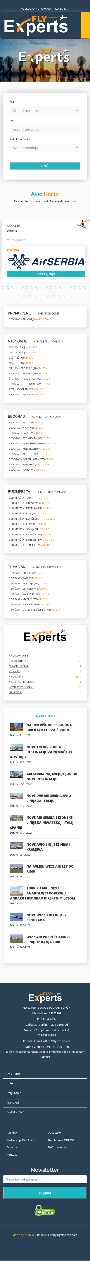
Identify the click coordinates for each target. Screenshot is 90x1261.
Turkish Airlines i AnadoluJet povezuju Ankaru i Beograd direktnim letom (42, 893)
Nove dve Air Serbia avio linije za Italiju (48, 798)
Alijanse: (14, 671)
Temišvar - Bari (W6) (25, 578)
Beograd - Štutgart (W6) (29, 384)
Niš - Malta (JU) (23, 347)
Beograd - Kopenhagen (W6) (31, 459)
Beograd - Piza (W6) (26, 394)
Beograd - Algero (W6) (28, 454)
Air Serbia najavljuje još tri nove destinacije (51, 776)
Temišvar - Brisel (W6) (26, 573)
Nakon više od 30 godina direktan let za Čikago (49, 727)
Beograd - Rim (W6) (25, 422)
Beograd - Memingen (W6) (30, 448)
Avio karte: (16, 676)
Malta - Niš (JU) (23, 352)
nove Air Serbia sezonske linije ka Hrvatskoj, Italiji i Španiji (43, 822)
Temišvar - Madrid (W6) (28, 599)
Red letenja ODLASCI (61, 1140)
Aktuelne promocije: (22, 681)
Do (12, 121)
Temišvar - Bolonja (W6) (28, 583)
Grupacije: (15, 692)
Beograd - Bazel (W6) (27, 433)
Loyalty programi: (21, 687)
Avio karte (55, 1133)
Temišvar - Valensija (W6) (29, 594)
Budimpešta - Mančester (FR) (32, 518)
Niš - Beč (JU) (21, 363)
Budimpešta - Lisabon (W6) (30, 534)
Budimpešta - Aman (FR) (28, 497)
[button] (45, 111)
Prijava (45, 1193)
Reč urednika (57, 1147)
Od (12, 102)
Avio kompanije (20, 139)
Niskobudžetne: (19, 666)
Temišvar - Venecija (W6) (28, 588)
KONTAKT (61, 8)
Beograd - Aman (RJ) (30, 319)
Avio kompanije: (19, 655)
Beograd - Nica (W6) (26, 427)
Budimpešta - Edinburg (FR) (31, 524)
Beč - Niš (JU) (21, 357)
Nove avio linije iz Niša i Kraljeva (48, 847)
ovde (73, 201)
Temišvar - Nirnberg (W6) (29, 604)
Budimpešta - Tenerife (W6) (30, 545)
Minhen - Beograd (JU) (28, 368)
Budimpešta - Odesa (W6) (29, 503)
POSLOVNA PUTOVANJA (36, 8)
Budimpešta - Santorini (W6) (31, 539)
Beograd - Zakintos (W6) (29, 464)
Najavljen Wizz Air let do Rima (50, 868)
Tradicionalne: (18, 660)
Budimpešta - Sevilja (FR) (29, 529)
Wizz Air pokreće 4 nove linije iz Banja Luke (48, 939)
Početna (12, 1133)
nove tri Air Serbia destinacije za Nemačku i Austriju (41, 752)
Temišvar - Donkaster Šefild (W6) (34, 609)
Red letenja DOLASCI (20, 1140)
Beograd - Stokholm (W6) (30, 438)
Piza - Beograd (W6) (26, 389)
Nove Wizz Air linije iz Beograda (46, 917)
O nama (12, 1147)
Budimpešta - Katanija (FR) (30, 508)
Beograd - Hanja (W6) (27, 469)
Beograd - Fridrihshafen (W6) (32, 443)
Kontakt (12, 1154)
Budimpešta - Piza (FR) (27, 513)
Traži (45, 166)
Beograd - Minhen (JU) (28, 373)
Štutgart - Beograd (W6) (29, 378)
